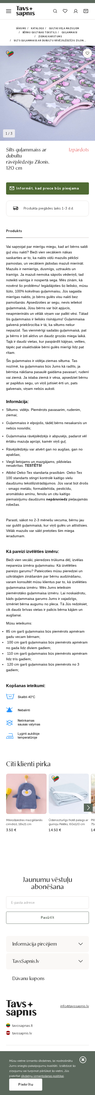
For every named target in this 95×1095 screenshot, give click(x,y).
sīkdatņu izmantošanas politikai (42, 1076)
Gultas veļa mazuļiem (64, 28)
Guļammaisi (70, 32)
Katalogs (37, 28)
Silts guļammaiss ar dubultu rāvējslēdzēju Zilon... (50, 40)
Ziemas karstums (50, 36)
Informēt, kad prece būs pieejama (47, 188)
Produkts (14, 231)
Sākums (21, 28)
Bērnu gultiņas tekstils (40, 32)
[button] (86, 11)
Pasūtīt (47, 917)
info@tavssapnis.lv (74, 1006)
